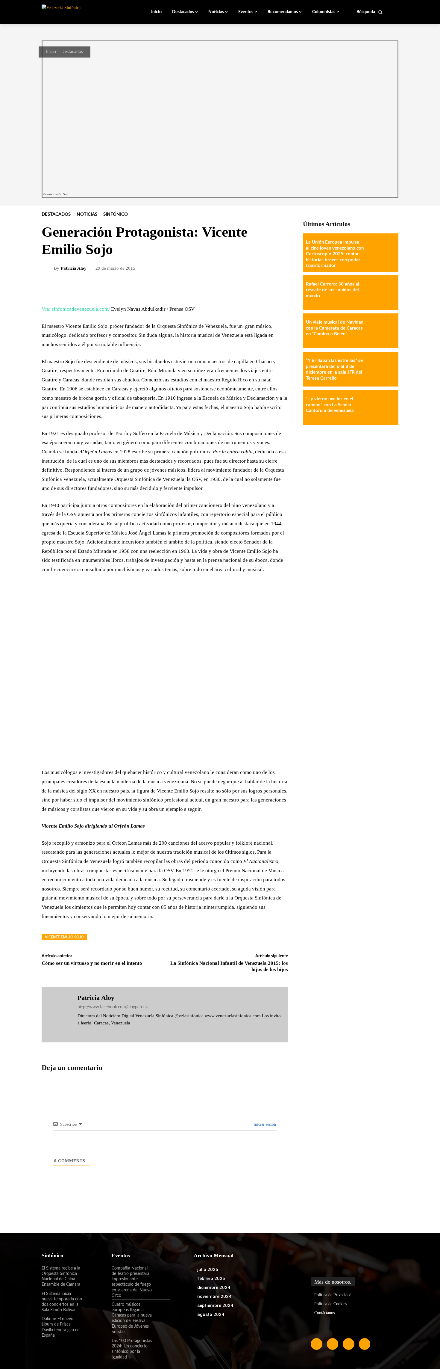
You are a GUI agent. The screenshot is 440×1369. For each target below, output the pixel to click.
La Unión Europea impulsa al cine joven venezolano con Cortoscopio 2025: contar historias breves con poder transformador (335, 254)
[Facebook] (80, 1032)
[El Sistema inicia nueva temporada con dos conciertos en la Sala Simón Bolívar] (91, 1299)
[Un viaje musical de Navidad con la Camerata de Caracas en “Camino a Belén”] (381, 330)
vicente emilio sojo (64, 937)
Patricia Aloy (74, 268)
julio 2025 (207, 1269)
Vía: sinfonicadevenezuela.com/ (76, 309)
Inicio (51, 52)
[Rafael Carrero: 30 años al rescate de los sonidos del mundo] (381, 292)
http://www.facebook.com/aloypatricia (113, 1007)
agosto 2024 (210, 1314)
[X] (97, 1032)
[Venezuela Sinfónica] (82, 11)
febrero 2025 (211, 1278)
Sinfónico (115, 214)
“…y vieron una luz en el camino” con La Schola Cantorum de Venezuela (330, 405)
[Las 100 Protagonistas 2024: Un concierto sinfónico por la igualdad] (161, 1346)
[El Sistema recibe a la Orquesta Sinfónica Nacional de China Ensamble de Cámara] (91, 1273)
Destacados (72, 52)
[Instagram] (88, 1032)
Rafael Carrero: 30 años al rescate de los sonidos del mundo (332, 290)
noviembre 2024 (214, 1296)
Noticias (87, 214)
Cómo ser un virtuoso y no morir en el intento (92, 963)
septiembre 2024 (215, 1305)
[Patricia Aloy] (48, 268)
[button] (369, 12)
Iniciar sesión (264, 1124)
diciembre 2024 (213, 1287)
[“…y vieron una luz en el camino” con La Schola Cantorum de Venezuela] (381, 407)
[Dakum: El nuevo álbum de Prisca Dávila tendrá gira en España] (91, 1324)
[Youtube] (364, 1344)
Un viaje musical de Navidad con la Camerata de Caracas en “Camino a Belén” (335, 328)
